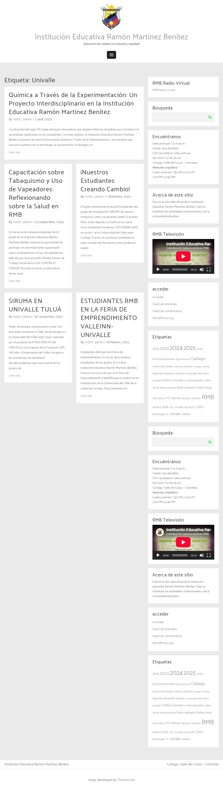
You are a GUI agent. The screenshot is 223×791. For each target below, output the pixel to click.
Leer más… (15, 152)
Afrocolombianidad (163, 359)
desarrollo (169, 373)
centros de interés (162, 366)
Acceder (158, 297)
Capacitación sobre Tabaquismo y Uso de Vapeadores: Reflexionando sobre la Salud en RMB (36, 193)
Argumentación (183, 359)
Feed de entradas (164, 304)
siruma (179, 407)
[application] (183, 256)
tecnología (158, 414)
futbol (166, 380)
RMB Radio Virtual (163, 90)
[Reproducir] (158, 269)
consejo (197, 367)
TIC (167, 414)
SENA (165, 407)
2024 (176, 348)
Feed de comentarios (167, 311)
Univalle (175, 414)
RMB (208, 397)
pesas (209, 387)
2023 (164, 348)
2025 (190, 348)
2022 (155, 349)
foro (206, 373)
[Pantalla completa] (208, 269)
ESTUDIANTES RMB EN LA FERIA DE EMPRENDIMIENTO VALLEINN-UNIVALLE (109, 318)
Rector (176, 398)
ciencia (178, 366)
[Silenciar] (201, 269)
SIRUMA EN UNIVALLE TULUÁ (35, 305)
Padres (200, 387)
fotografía (157, 381)
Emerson (181, 373)
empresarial (191, 374)
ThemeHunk (126, 780)
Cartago (198, 358)
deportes (157, 373)
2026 (200, 349)
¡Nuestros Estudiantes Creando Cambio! (105, 181)
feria (200, 373)
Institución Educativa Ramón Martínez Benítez (111, 37)
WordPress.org (163, 318)
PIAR (154, 399)
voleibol (185, 414)
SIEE (171, 407)
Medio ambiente (186, 387)
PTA (168, 398)
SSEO (200, 407)
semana (156, 407)
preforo (161, 399)
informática (178, 380)
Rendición (186, 399)
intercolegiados (195, 380)
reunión (196, 398)
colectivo (187, 366)
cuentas (205, 367)
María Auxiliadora (168, 388)
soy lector (189, 407)
